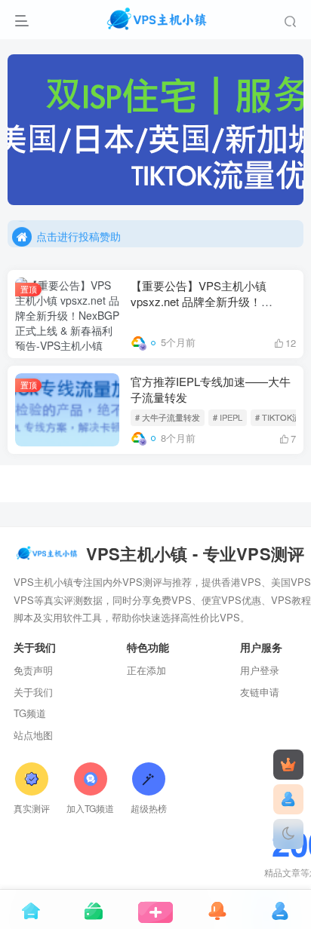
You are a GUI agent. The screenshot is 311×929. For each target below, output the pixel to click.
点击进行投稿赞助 (78, 233)
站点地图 (33, 735)
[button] (283, 197)
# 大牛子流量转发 (167, 417)
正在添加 (146, 670)
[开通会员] (288, 765)
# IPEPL (227, 417)
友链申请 (259, 692)
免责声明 (33, 670)
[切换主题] (288, 834)
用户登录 (259, 670)
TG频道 (30, 713)
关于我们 (33, 692)
